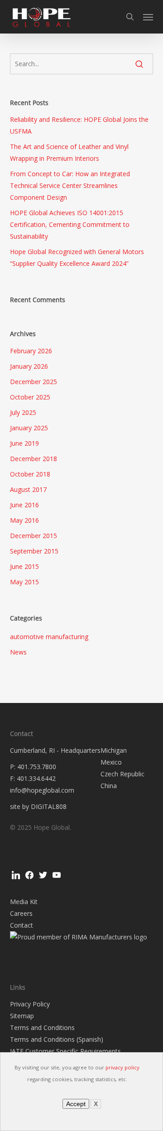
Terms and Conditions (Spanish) (56, 1039)
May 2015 (24, 582)
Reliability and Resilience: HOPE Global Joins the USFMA (79, 125)
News (18, 652)
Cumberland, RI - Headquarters (55, 750)
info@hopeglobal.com (42, 790)
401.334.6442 (36, 778)
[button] (148, 16)
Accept (76, 1103)
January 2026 (29, 366)
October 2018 (30, 474)
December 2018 (33, 458)
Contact (21, 925)
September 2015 (34, 551)
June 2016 (24, 505)
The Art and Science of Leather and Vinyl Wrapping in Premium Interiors (69, 152)
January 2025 (29, 428)
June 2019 (24, 443)
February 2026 (31, 351)
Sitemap (22, 1015)
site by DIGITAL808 (38, 806)
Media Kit (24, 901)
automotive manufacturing (49, 636)
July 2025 (23, 412)
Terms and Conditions (42, 1027)
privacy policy (122, 1067)
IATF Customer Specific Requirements (65, 1051)
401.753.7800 (36, 766)
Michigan (114, 750)
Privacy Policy (30, 1004)
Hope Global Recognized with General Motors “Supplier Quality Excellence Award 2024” (77, 257)
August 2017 (28, 489)
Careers (21, 913)
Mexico (111, 762)
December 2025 (33, 381)
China (109, 785)
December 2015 (33, 535)
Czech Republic (122, 774)
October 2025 (30, 397)
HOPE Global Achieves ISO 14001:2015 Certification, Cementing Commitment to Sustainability (69, 224)
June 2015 (24, 566)
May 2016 (24, 520)
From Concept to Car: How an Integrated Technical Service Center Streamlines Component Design (70, 185)
